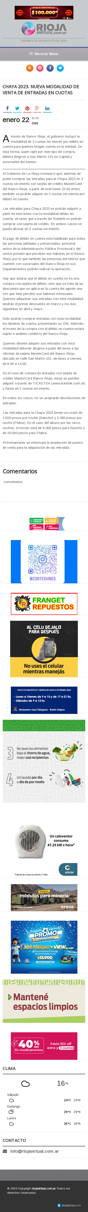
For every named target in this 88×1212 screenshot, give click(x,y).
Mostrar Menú (46, 54)
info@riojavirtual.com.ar (34, 1151)
